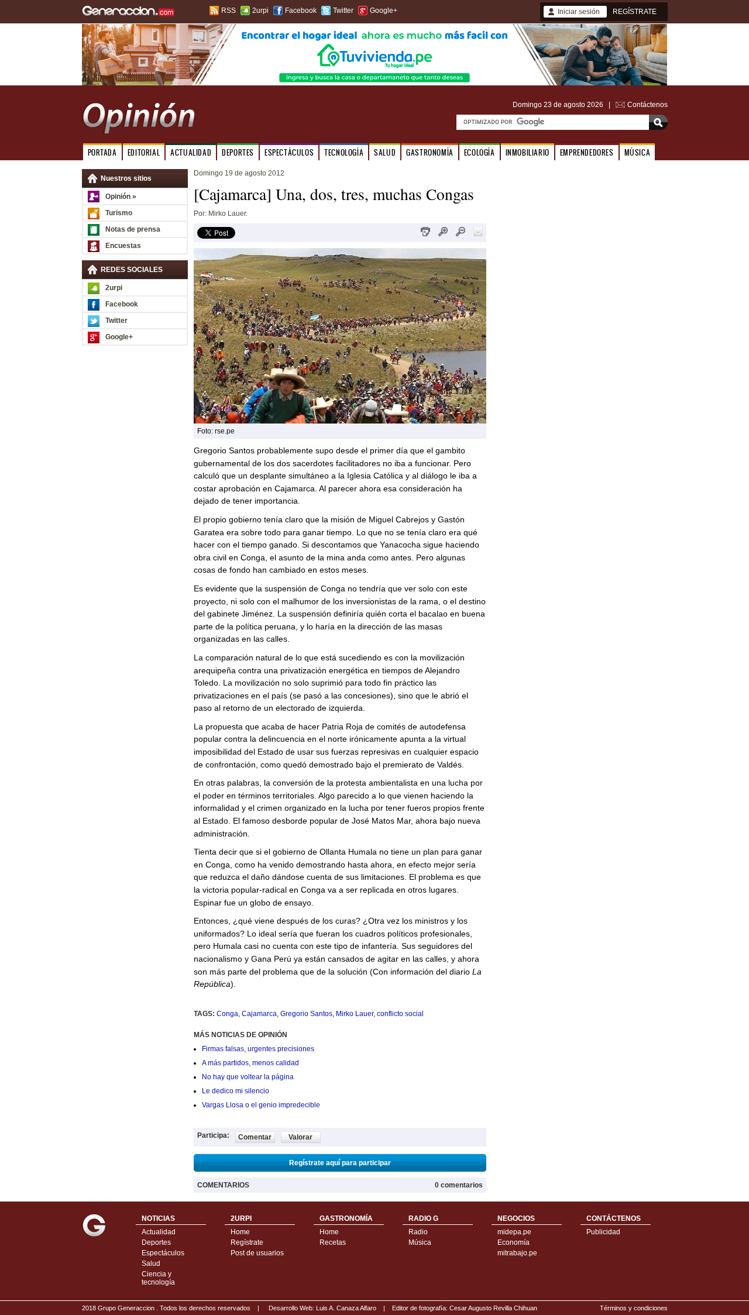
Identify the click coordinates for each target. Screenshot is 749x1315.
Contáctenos (647, 105)
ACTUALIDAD (190, 152)
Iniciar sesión (579, 12)
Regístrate (247, 1242)
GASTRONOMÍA (429, 152)
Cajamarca (259, 1014)
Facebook (301, 10)
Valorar (300, 1137)
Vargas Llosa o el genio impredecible (261, 1105)
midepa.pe (514, 1232)
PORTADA (102, 152)
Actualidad (159, 1232)
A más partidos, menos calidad (250, 1063)
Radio (418, 1232)
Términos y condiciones (634, 1307)
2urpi (260, 10)
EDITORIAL (144, 152)
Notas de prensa (132, 229)
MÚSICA (637, 152)
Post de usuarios (257, 1253)
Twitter (343, 10)
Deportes (156, 1242)
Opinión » (120, 196)
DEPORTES (238, 152)
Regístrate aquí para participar (340, 1163)
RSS (228, 10)
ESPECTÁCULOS (289, 152)
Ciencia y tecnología (158, 1278)
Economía (513, 1242)
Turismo (118, 213)
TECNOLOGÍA (343, 152)
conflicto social (400, 1014)
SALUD (385, 152)
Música (419, 1242)
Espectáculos (163, 1253)
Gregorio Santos (306, 1014)
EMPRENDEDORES (587, 152)
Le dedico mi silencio (235, 1091)
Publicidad (603, 1232)
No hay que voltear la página (248, 1077)
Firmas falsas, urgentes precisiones (258, 1049)
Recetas (332, 1242)
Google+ (383, 10)
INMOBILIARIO (527, 152)
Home (240, 1232)
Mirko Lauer (354, 1014)
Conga (227, 1014)
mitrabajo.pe (517, 1253)
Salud (151, 1263)
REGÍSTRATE (635, 12)
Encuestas (123, 246)
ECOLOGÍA (479, 152)
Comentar (255, 1137)
